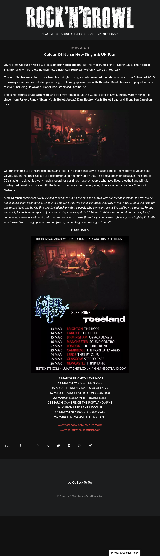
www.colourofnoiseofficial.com (80, 430)
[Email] (69, 445)
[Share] (20, 445)
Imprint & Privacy (107, 34)
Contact (89, 34)
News (45, 34)
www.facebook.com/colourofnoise (80, 425)
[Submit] (58, 445)
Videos (55, 34)
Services (76, 34)
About (65, 34)
